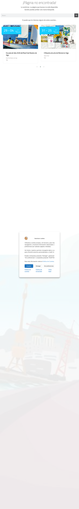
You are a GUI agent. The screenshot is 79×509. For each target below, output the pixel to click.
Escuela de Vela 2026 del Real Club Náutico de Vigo (21, 54)
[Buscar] (76, 15)
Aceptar (29, 266)
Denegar (38, 266)
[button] (36, 66)
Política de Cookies (48, 261)
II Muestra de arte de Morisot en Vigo (56, 53)
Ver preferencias (49, 266)
